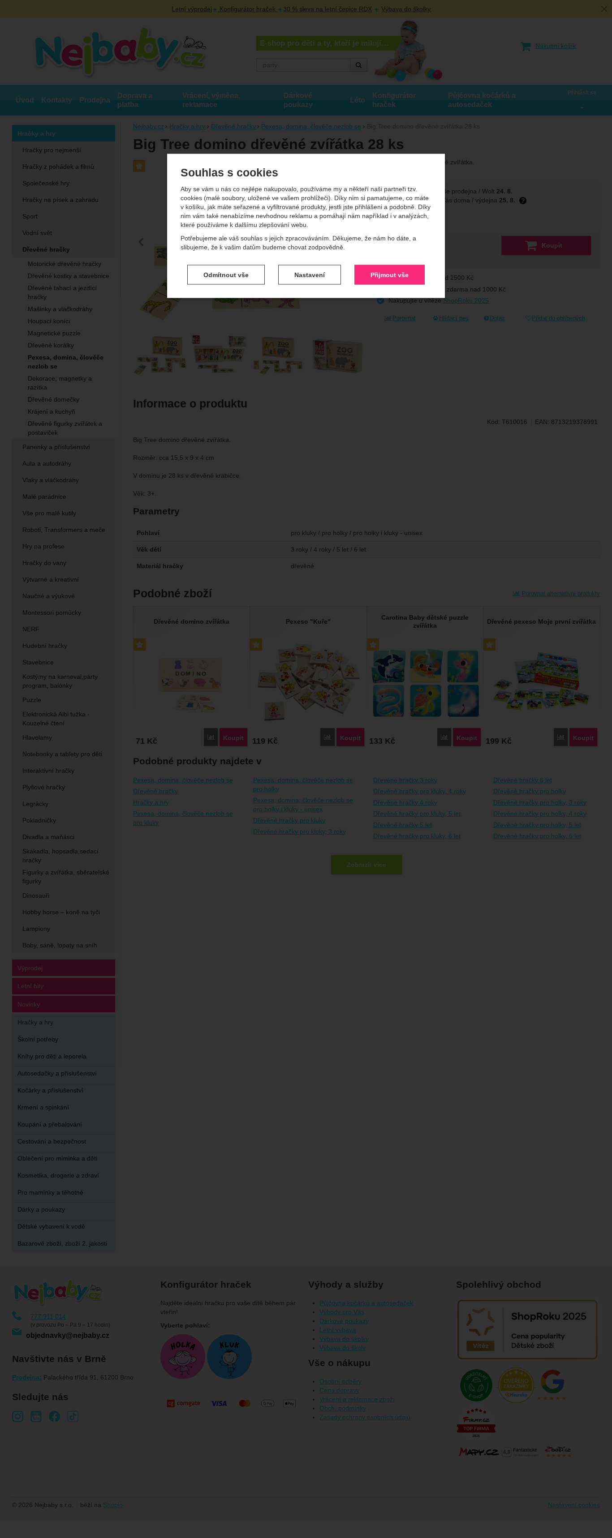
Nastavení (309, 274)
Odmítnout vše (226, 274)
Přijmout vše (390, 274)
